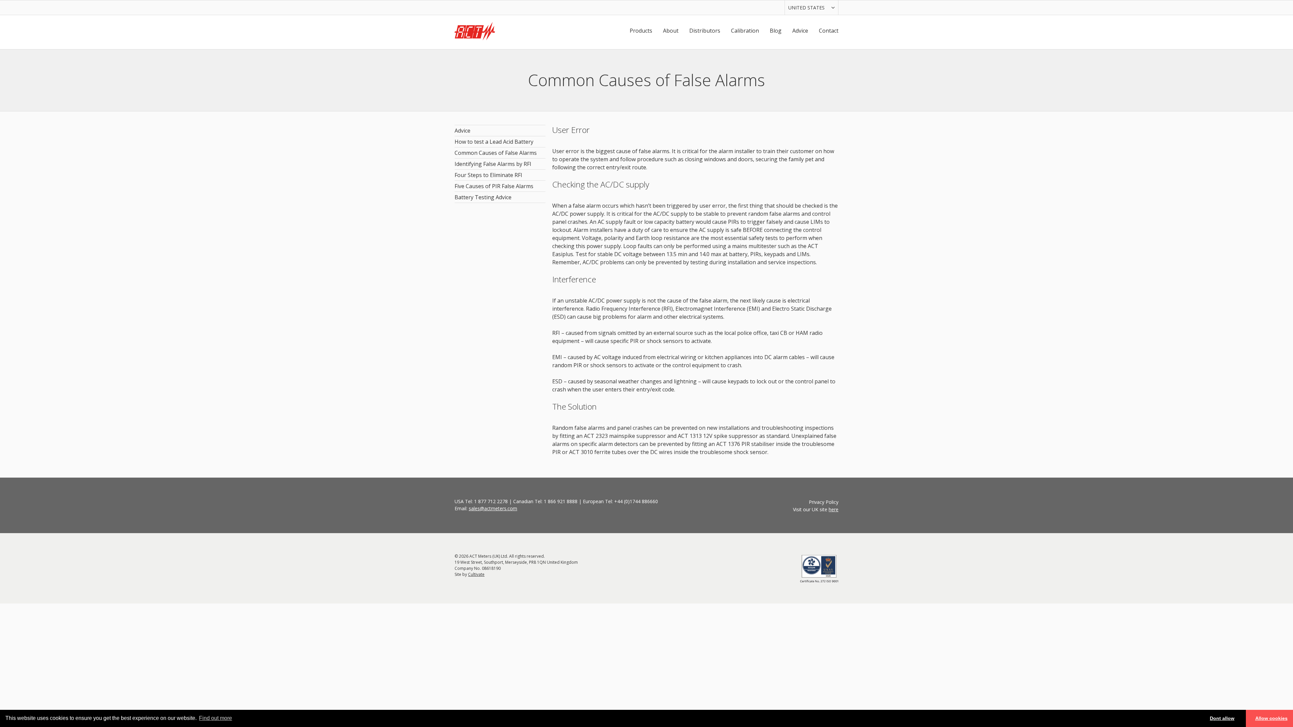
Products (641, 30)
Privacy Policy (823, 502)
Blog (776, 30)
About (670, 30)
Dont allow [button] (1222, 718)
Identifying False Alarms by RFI (493, 164)
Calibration (745, 30)
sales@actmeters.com (493, 508)
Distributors (704, 30)
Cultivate (476, 574)
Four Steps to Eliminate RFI (488, 175)
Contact (828, 30)
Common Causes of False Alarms (496, 153)
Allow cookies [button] (1271, 718)
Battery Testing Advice (483, 197)
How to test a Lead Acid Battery (494, 141)
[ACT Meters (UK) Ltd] (475, 32)
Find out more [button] (215, 718)
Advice (800, 30)
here (833, 509)
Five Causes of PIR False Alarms (494, 186)
